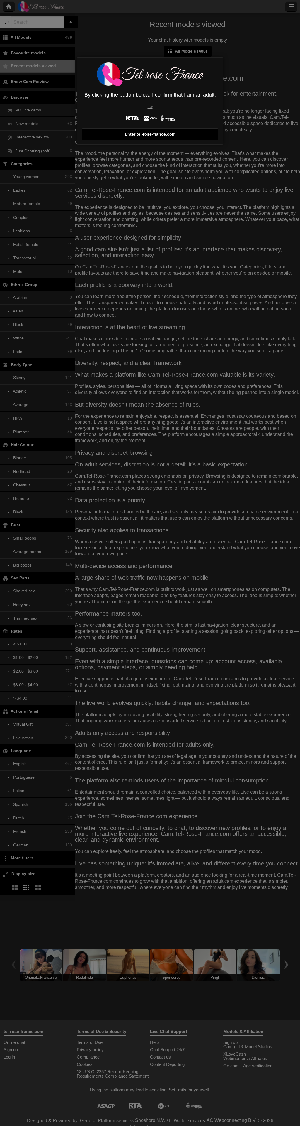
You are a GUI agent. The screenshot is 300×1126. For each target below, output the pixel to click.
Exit (150, 107)
